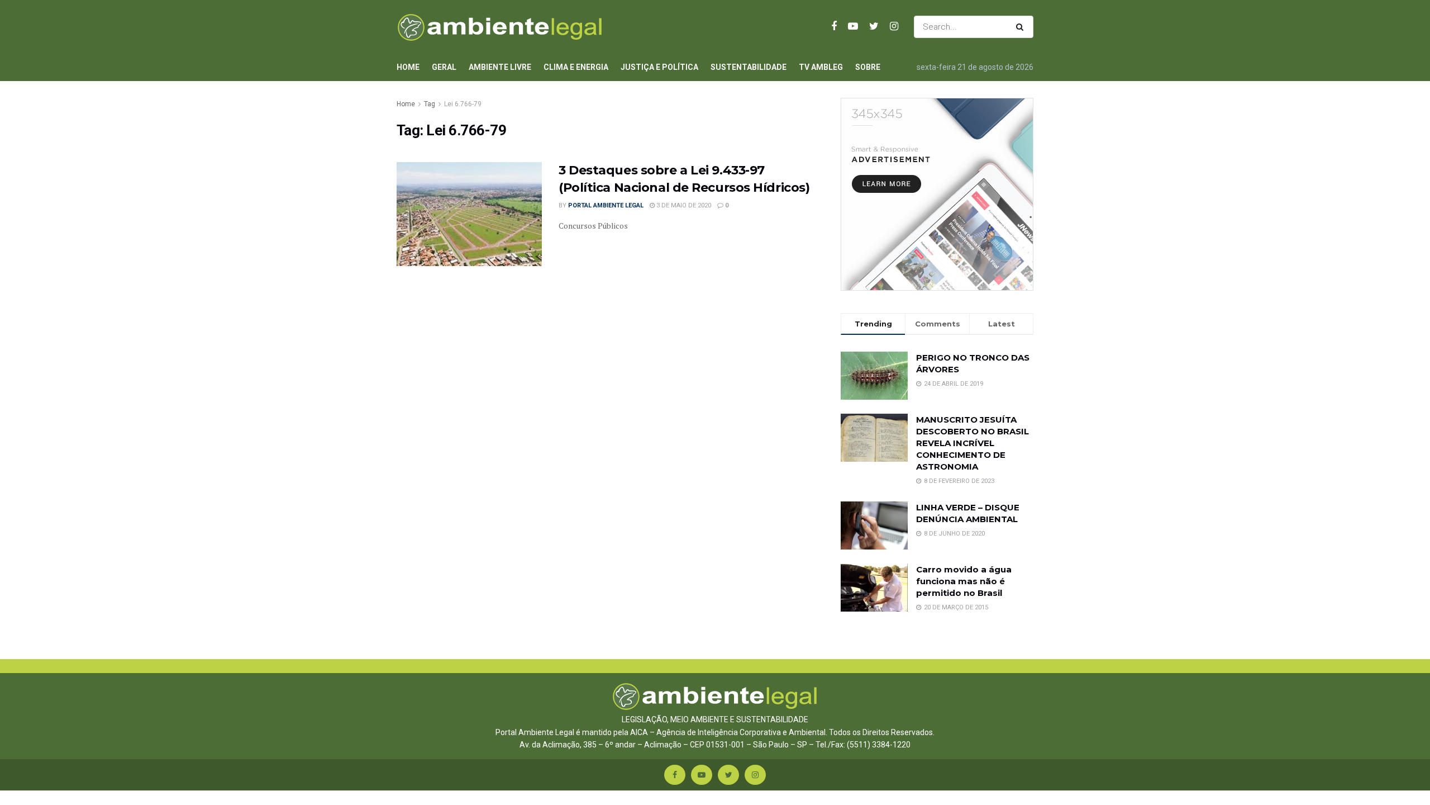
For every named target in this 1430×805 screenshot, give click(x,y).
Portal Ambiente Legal (606, 205)
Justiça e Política (659, 67)
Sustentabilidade (748, 67)
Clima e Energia (576, 67)
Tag (429, 104)
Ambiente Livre (500, 67)
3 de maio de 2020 (683, 205)
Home (408, 67)
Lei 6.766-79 (463, 104)
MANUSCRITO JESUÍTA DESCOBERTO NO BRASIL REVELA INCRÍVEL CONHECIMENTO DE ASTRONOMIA (972, 443)
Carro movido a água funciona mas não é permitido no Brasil (964, 581)
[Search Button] (1021, 27)
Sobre (867, 67)
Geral (444, 67)
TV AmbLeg (821, 67)
